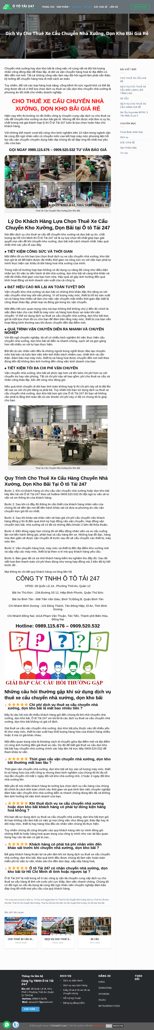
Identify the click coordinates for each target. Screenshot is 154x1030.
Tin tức (87, 7)
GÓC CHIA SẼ (100, 7)
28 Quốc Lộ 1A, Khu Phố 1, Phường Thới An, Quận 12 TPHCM (38, 992)
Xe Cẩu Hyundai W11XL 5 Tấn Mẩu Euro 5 (134, 113)
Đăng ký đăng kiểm (74, 1003)
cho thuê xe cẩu (95, 376)
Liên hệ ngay (140, 6)
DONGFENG (105, 988)
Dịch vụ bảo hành (73, 980)
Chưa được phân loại (131, 132)
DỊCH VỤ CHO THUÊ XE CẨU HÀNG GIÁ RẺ (133, 105)
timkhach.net (99, 1025)
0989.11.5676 (39, 999)
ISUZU (102, 1000)
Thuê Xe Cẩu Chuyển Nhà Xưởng (26, 903)
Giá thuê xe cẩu (15, 728)
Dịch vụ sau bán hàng (75, 985)
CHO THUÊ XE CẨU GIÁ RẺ (133, 79)
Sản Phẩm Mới (128, 148)
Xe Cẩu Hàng (65, 478)
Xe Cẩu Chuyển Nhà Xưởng (75, 903)
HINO (102, 982)
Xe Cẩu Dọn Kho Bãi (96, 903)
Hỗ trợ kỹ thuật (72, 998)
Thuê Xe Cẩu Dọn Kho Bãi (52, 903)
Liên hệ (114, 7)
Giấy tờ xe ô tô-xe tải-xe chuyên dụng (76, 991)
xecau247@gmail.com (41, 1002)
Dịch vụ (76, 7)
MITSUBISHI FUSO (109, 1006)
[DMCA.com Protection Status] (115, 1025)
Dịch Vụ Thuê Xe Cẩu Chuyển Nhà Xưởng (68, 899)
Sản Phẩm (62, 7)
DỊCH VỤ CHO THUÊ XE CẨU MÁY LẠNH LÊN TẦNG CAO (133, 90)
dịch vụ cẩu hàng (83, 786)
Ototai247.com (59, 1025)
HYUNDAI (104, 994)
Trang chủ (48, 7)
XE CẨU (124, 98)
